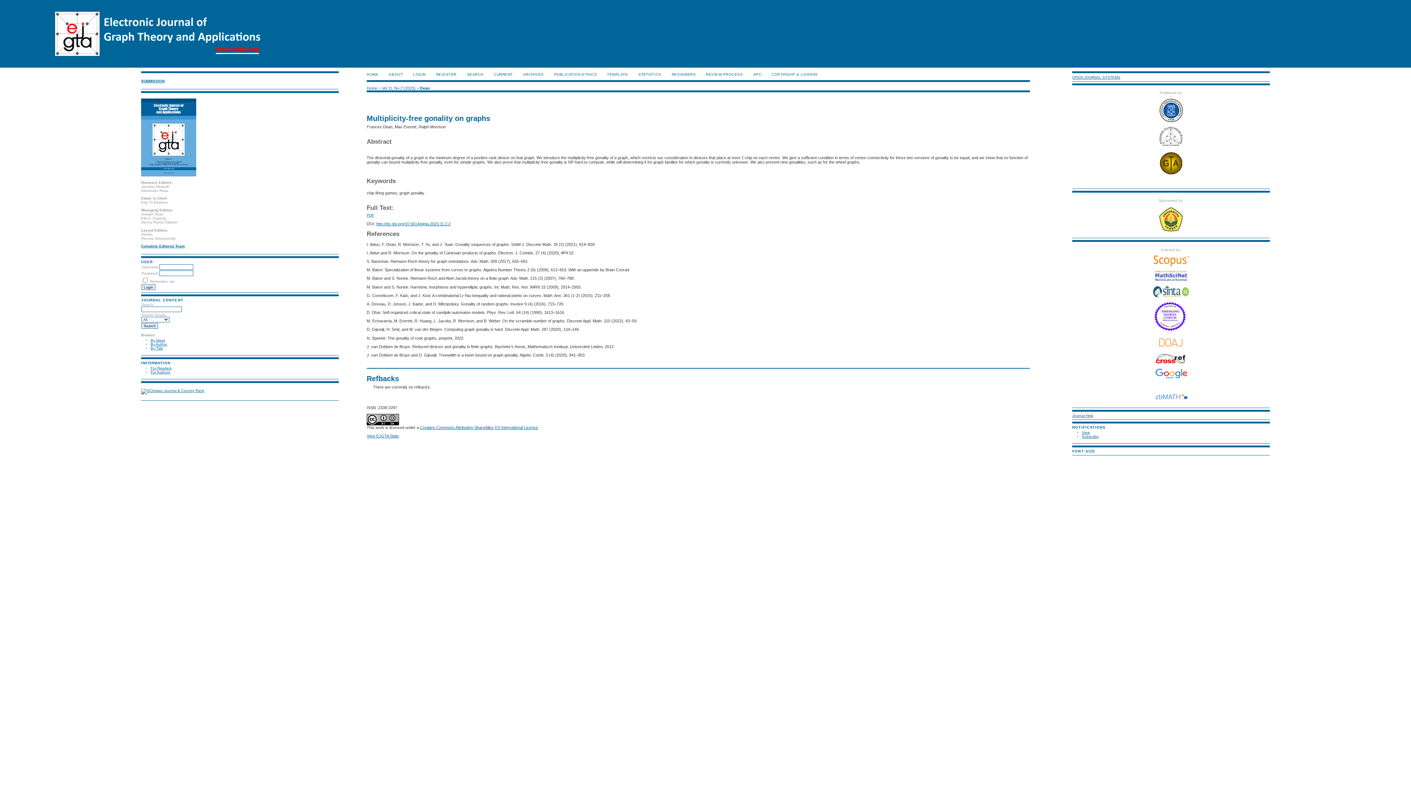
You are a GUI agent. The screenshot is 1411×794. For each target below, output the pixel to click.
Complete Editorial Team (163, 246)
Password (149, 273)
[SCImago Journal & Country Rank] (172, 391)
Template (617, 74)
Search (147, 305)
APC (757, 74)
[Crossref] (1171, 358)
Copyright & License (795, 74)
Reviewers (684, 74)
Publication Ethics (575, 74)
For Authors (160, 372)
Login (419, 74)
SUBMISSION (153, 81)
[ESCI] (1171, 330)
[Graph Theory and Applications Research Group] (1171, 174)
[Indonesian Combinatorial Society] (1171, 146)
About (396, 74)
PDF (370, 215)
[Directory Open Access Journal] (1171, 342)
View (1086, 432)
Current (503, 74)
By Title (157, 348)
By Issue (158, 340)
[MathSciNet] (1171, 280)
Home (372, 74)
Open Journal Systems (1096, 77)
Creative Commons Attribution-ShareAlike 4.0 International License (479, 427)
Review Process (724, 74)
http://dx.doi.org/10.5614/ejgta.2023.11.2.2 (413, 224)
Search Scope (153, 315)
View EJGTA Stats (383, 436)
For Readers (161, 368)
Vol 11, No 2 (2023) (399, 88)
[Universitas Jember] (1171, 231)
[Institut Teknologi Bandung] (1171, 121)
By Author (159, 344)
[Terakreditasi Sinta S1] (1171, 297)
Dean (425, 88)
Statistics (649, 74)
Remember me (162, 281)
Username (150, 267)
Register (446, 74)
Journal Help (1083, 416)
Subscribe (1090, 436)
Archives (533, 74)
